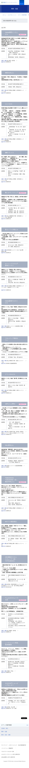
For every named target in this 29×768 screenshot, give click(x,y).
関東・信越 (4, 731)
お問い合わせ (22, 3)
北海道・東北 (4, 728)
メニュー (26, 3)
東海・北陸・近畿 (5, 734)
